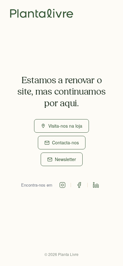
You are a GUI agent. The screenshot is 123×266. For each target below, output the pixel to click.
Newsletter (65, 159)
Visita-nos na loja (65, 126)
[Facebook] (79, 185)
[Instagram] (62, 185)
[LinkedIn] (96, 185)
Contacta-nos (65, 142)
